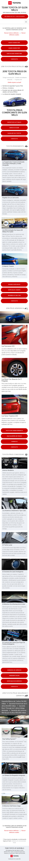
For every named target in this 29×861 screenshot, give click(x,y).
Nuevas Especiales (14, 284)
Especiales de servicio (14, 681)
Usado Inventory (14, 48)
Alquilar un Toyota (14, 133)
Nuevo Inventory (14, 42)
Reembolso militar (14, 295)
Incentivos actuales (14, 122)
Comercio (14, 441)
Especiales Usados (14, 290)
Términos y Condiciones (9, 853)
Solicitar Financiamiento (14, 430)
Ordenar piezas (14, 675)
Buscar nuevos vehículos (11, 33)
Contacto (14, 59)
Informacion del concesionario (15, 16)
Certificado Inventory (14, 53)
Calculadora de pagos (14, 436)
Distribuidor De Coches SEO (14, 859)
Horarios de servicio (14, 670)
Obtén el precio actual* (14, 82)
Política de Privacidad (20, 853)
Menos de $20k (14, 127)
